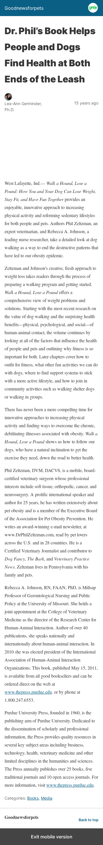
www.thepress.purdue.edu (28, 692)
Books (33, 798)
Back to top (88, 820)
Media (46, 798)
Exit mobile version (51, 837)
